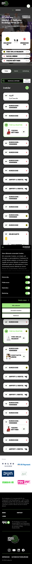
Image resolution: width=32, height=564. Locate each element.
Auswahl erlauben (16, 310)
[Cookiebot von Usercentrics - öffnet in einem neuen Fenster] (23, 247)
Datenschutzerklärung (20, 557)
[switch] (27, 282)
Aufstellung (26, 71)
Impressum (6, 557)
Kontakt (20, 512)
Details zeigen (22, 300)
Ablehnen (16, 315)
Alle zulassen (16, 305)
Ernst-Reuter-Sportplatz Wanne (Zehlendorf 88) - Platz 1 (17, 26)
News (4, 512)
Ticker (6, 71)
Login (4, 516)
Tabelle (16, 71)
